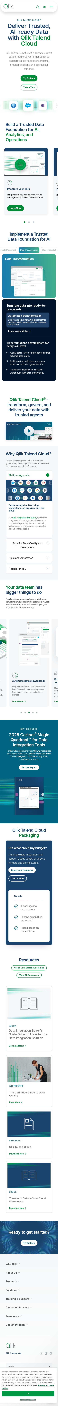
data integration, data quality (24, 521)
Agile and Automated (21, 561)
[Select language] (44, 7)
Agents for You (17, 572)
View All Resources (29, 978)
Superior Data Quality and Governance (28, 548)
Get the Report (29, 770)
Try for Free (29, 78)
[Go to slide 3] (33, 222)
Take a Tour (29, 87)
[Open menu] (51, 7)
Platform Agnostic (19, 478)
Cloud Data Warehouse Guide (29, 971)
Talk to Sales (17, 881)
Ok (28, 1393)
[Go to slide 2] (29, 222)
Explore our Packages (22, 873)
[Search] (37, 7)
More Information (28, 1400)
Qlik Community (13, 1356)
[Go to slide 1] (24, 222)
